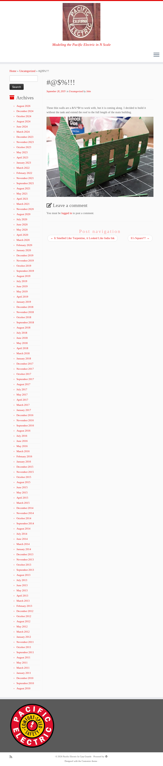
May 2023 (22, 152)
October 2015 (23, 477)
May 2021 (22, 193)
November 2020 (25, 209)
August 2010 (23, 688)
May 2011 (22, 662)
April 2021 (22, 198)
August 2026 (23, 105)
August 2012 (23, 621)
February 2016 (24, 456)
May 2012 (22, 626)
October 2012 (23, 616)
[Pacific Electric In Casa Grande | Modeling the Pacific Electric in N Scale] (81, 22)
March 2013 (23, 600)
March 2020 (23, 239)
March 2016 (23, 451)
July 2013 (21, 580)
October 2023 (23, 147)
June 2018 (22, 337)
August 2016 (23, 430)
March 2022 (23, 167)
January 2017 (23, 410)
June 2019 (22, 286)
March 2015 (23, 502)
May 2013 (22, 590)
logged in (66, 213)
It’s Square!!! (140, 238)
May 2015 (22, 492)
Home (13, 71)
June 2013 (22, 585)
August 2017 (23, 384)
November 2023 (25, 142)
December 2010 (24, 678)
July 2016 (21, 435)
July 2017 (21, 389)
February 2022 (24, 172)
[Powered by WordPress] (106, 756)
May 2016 (22, 446)
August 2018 (23, 327)
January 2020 (23, 250)
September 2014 (25, 523)
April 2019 (22, 296)
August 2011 (23, 657)
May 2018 (22, 343)
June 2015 (22, 487)
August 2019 (23, 276)
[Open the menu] (156, 55)
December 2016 (24, 415)
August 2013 (23, 575)
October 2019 (23, 265)
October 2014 (23, 518)
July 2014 (21, 533)
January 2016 (23, 461)
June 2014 (22, 538)
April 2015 (22, 497)
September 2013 (25, 569)
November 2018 (25, 312)
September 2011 (25, 652)
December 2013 (24, 554)
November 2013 (25, 559)
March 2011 (23, 667)
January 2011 (23, 672)
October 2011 (23, 647)
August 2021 (23, 188)
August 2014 (23, 528)
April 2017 (22, 399)
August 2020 (23, 214)
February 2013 (24, 605)
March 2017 (23, 404)
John (88, 91)
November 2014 (25, 513)
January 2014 (23, 549)
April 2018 (22, 348)
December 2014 (24, 508)
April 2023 (22, 157)
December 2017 (24, 363)
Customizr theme (89, 761)
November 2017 (25, 368)
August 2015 (23, 482)
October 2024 (23, 116)
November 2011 (25, 642)
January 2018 (23, 358)
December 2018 (24, 306)
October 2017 (23, 373)
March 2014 (23, 544)
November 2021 (25, 178)
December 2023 (24, 136)
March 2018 (23, 353)
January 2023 (23, 162)
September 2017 (25, 379)
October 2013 (23, 564)
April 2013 (22, 595)
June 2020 (22, 224)
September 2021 (25, 183)
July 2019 (21, 281)
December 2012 (24, 611)
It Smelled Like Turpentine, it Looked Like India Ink (82, 238)
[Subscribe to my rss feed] (12, 757)
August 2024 (23, 121)
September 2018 (25, 322)
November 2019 (25, 260)
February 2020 (24, 245)
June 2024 (22, 126)
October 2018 (23, 317)
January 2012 (23, 636)
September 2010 (25, 683)
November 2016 (25, 420)
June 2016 (22, 440)
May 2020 (22, 229)
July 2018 (21, 332)
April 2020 (22, 234)
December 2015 (24, 466)
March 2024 (23, 131)
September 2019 (25, 270)
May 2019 (22, 291)
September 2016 (25, 425)
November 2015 (25, 471)
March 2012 (23, 631)
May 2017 (22, 394)
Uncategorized (27, 71)
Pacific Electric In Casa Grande (77, 756)
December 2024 (24, 111)
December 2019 (24, 255)
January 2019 (23, 301)
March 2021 (23, 203)
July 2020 (21, 219)
